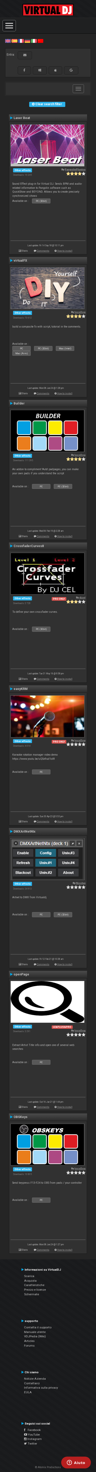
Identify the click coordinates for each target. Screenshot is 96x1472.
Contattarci (32, 1383)
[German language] (27, 41)
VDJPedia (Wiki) (35, 1336)
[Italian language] (34, 41)
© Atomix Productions (48, 1467)
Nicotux (81, 883)
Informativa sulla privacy (41, 1387)
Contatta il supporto (37, 1327)
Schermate (31, 1294)
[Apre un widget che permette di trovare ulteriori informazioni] (76, 1463)
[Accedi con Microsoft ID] (40, 70)
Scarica (29, 1276)
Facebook (33, 1430)
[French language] (21, 41)
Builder (19, 403)
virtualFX (20, 260)
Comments (43, 250)
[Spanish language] (14, 41)
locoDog (80, 312)
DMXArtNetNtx (24, 831)
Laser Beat (22, 118)
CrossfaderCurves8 (29, 546)
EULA (28, 1392)
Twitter (32, 1443)
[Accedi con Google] (71, 70)
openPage (21, 974)
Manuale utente (35, 1332)
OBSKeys (20, 1117)
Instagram (34, 1439)
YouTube (33, 1434)
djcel (82, 597)
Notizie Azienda (35, 1378)
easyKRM (21, 689)
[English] (8, 41)
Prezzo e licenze (35, 1289)
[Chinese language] (40, 41)
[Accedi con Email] (25, 55)
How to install (64, 250)
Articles (29, 1341)
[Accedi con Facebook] (24, 70)
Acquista (30, 1280)
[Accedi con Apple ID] (55, 70)
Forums (29, 1345)
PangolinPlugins (75, 169)
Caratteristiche (34, 1285)
